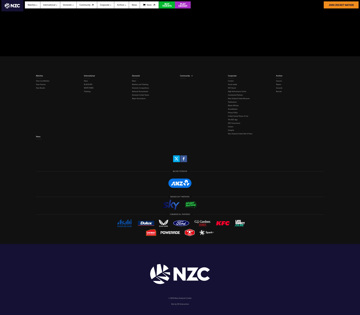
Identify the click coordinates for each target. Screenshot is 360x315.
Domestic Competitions (140, 88)
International (89, 76)
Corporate (232, 76)
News (86, 81)
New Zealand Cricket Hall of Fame (240, 134)
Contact (231, 81)
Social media (232, 84)
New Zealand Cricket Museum (239, 99)
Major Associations (139, 99)
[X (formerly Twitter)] (176, 158)
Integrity (231, 130)
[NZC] (12, 5)
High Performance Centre (237, 91)
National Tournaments (140, 91)
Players (278, 84)
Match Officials (233, 106)
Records (279, 91)
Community (185, 76)
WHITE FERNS (89, 88)
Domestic (136, 76)
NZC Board (232, 88)
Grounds (279, 88)
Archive (279, 76)
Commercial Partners (235, 95)
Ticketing (87, 91)
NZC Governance (234, 123)
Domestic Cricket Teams (140, 95)
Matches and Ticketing (140, 84)
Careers (230, 127)
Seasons (279, 81)
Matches (39, 76)
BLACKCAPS (88, 84)
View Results (40, 88)
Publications (232, 102)
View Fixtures (41, 84)
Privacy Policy (233, 113)
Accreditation (233, 109)
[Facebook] (183, 158)
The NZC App (233, 120)
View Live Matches (42, 81)
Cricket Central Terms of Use (238, 116)
